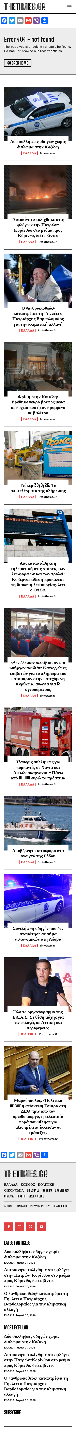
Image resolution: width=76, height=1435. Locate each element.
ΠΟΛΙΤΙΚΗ (27, 1034)
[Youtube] (41, 1226)
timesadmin (47, 153)
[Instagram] (19, 1226)
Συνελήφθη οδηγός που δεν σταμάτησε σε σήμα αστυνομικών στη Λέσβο (38, 933)
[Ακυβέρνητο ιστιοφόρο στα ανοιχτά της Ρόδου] (38, 823)
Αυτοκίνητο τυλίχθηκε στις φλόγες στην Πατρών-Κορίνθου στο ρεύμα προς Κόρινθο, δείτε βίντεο (38, 227)
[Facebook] (8, 1226)
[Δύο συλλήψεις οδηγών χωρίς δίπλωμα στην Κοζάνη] (38, 114)
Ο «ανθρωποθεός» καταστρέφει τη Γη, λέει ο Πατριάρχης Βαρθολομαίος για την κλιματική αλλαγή (38, 316)
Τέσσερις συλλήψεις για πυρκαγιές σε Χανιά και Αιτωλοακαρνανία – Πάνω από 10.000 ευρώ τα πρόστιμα (38, 769)
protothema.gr (47, 241)
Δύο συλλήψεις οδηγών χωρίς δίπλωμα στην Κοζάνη (38, 143)
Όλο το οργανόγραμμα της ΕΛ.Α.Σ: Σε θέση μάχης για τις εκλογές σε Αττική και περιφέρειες (38, 1019)
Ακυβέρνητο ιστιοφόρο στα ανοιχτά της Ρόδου (38, 853)
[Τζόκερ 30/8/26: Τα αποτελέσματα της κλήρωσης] (38, 458)
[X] (30, 1226)
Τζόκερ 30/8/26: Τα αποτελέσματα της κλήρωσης (38, 487)
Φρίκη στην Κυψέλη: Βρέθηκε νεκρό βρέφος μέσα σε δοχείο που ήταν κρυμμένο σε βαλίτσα (38, 404)
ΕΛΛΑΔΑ (29, 153)
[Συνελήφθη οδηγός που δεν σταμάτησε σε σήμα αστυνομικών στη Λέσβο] (38, 901)
